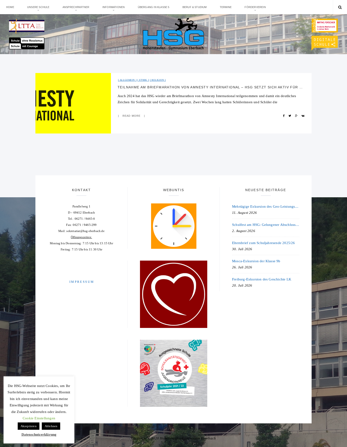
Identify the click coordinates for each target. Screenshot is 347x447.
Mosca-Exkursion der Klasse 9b (256, 261)
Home (10, 7)
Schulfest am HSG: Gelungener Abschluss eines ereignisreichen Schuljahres (265, 225)
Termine (226, 7)
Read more (131, 115)
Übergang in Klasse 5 (153, 7)
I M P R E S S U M (81, 282)
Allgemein (127, 80)
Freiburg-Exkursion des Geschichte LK (261, 279)
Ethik (143, 80)
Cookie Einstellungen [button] (39, 418)
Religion (158, 80)
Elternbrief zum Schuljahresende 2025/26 (263, 243)
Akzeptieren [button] (29, 426)
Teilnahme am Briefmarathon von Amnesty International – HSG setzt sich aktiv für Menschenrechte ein (211, 87)
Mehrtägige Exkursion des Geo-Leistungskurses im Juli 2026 (265, 206)
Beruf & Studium (194, 7)
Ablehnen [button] (51, 426)
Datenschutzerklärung (39, 434)
